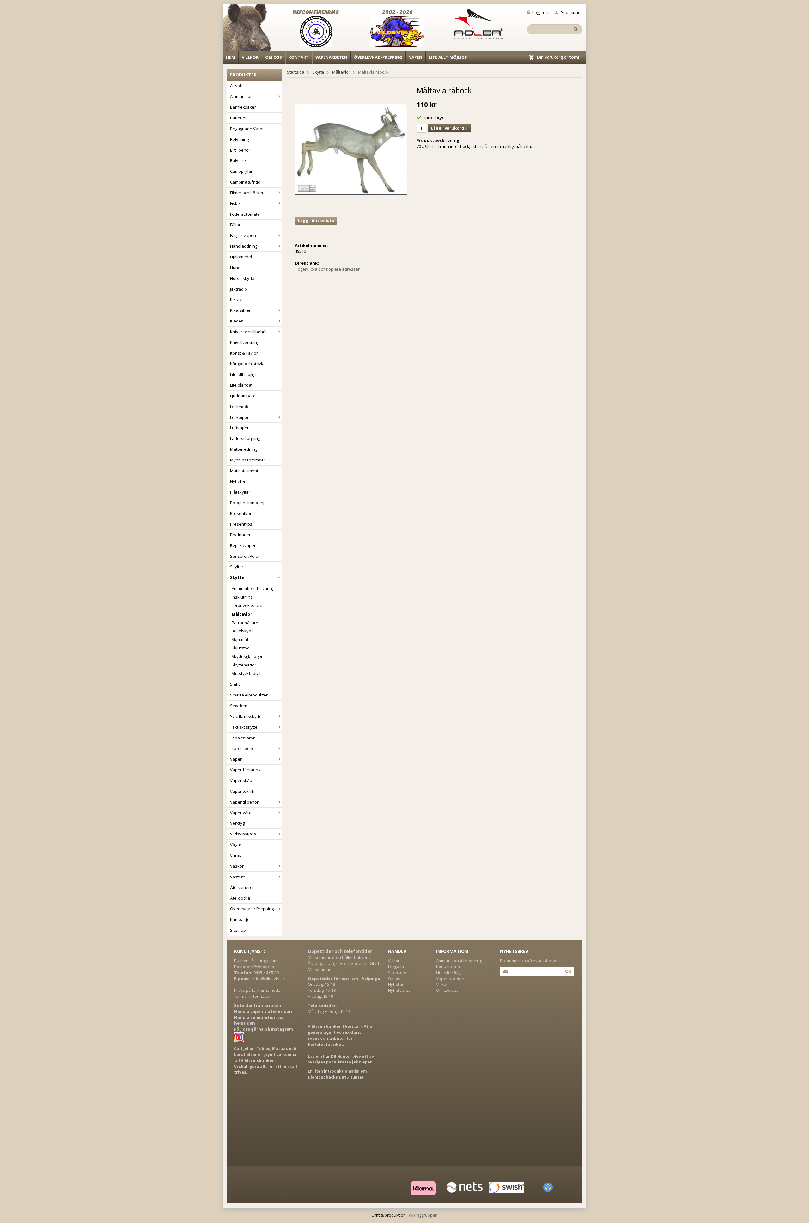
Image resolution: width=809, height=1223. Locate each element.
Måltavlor (242, 614)
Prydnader (240, 535)
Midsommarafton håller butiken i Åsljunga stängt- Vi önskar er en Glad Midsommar (343, 963)
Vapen (415, 57)
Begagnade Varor (247, 128)
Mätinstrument (244, 470)
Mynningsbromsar (247, 460)
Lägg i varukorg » (449, 128)
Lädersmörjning (245, 438)
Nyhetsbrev (399, 990)
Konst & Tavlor (244, 353)
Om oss (273, 57)
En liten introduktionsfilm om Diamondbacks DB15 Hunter (337, 1074)
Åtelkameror (242, 887)
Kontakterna (448, 966)
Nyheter (238, 481)
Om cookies (447, 990)
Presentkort (241, 513)
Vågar (235, 844)
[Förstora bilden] (351, 149)
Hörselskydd (242, 278)
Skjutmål (240, 639)
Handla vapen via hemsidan (263, 1011)
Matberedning (243, 449)
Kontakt (299, 57)
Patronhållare (245, 622)
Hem (230, 57)
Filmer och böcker (247, 193)
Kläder (236, 321)
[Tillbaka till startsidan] (250, 29)
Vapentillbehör (244, 802)
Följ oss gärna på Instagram (263, 1029)
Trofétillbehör (243, 748)
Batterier (238, 118)
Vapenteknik (242, 791)
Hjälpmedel (241, 257)
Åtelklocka (240, 898)
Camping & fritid (245, 182)
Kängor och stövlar (248, 363)
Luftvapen (240, 428)
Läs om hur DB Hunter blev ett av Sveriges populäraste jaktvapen (341, 1059)
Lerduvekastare (247, 605)
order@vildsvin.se (267, 978)
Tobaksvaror (242, 738)
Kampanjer (240, 919)
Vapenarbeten (331, 57)
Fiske (235, 203)
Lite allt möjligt (448, 57)
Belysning (239, 139)
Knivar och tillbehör (248, 331)
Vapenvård (241, 813)
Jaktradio (238, 289)
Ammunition (241, 96)
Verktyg (237, 823)
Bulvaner (238, 160)
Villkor (250, 57)
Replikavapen (243, 545)
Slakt (235, 684)
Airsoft (236, 85)
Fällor (235, 224)
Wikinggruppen (423, 1215)
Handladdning (243, 246)
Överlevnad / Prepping (252, 909)
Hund (235, 267)
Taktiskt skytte (244, 727)
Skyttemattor (244, 665)
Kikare (236, 299)
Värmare (238, 855)
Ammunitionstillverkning (459, 960)
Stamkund (571, 12)
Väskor (237, 866)
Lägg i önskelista (316, 220)
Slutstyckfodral (246, 673)
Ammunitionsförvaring (253, 588)
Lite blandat (241, 385)
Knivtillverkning (244, 342)
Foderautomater (245, 214)
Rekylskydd (243, 631)
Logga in (540, 12)
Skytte (237, 577)
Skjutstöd (241, 648)
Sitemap (238, 930)
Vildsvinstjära (243, 834)
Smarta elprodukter (249, 695)
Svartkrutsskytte (246, 716)
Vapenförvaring (245, 770)
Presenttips (241, 524)
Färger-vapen (243, 235)
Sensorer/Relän (245, 556)
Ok (568, 971)
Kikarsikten (241, 310)
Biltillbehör (240, 150)
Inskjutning (242, 597)
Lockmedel (240, 406)
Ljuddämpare (243, 396)
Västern (237, 877)
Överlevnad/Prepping (378, 57)
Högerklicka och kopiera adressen (328, 269)
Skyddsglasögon (248, 656)
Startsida (295, 72)
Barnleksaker (243, 107)
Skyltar (236, 566)
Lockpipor (239, 417)
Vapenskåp (241, 780)
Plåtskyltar (240, 492)
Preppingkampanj (247, 502)
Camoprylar (241, 171)
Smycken (238, 705)
